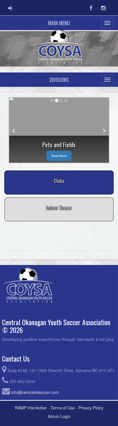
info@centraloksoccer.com (35, 392)
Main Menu (59, 23)
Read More (59, 156)
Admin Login (59, 416)
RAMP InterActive (31, 408)
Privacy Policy (90, 408)
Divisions (59, 79)
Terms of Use (62, 408)
